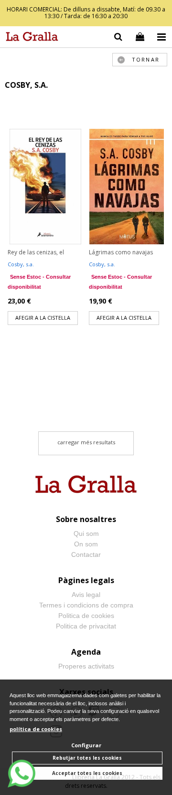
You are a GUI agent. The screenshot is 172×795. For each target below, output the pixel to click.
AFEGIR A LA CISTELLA (42, 317)
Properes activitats (86, 666)
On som (86, 544)
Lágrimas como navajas (121, 252)
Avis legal (86, 594)
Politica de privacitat (86, 626)
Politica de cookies (86, 615)
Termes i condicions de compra (86, 605)
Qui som (86, 533)
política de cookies (36, 728)
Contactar (86, 554)
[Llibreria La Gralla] (29, 38)
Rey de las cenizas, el (36, 252)
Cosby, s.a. (21, 264)
